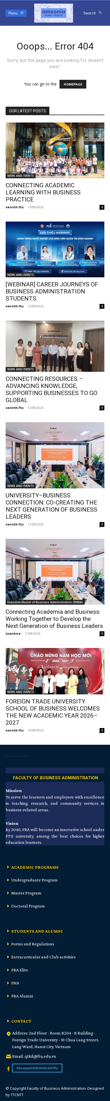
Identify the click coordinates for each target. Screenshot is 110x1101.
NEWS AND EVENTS (20, 176)
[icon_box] (55, 776)
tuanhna (13, 633)
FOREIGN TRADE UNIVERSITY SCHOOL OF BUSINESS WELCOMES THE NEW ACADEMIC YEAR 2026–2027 (53, 712)
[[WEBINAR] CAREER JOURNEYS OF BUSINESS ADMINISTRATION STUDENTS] (55, 249)
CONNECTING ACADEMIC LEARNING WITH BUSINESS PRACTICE (43, 192)
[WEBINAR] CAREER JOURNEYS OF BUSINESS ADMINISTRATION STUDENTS (52, 291)
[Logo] (53, 13)
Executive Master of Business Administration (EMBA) (45, 602)
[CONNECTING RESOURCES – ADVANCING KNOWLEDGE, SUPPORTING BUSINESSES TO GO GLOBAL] (55, 346)
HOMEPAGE (73, 84)
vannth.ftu (15, 207)
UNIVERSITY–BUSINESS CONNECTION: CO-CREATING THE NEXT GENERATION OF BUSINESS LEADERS (51, 506)
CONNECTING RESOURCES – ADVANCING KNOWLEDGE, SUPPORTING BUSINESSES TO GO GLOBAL (51, 389)
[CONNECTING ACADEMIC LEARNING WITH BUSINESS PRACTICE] (55, 150)
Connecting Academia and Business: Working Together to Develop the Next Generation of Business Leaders (54, 618)
